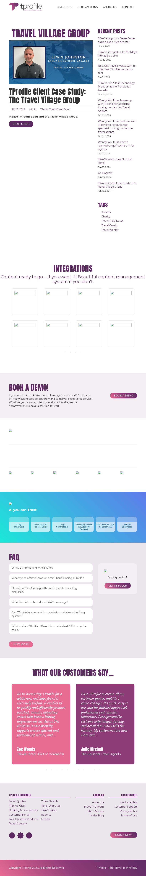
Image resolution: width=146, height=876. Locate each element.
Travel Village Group (59, 109)
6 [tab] (73, 769)
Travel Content (18, 823)
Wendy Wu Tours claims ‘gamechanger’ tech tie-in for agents (116, 145)
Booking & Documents (23, 810)
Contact (128, 7)
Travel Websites (50, 805)
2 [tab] (70, 352)
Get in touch (117, 585)
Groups (45, 819)
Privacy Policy (128, 811)
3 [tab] (75, 352)
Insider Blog (96, 815)
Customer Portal (19, 814)
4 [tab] (81, 352)
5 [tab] (67, 769)
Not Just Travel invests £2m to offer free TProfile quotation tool (117, 69)
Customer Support (125, 806)
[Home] (27, 7)
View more (21, 644)
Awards (106, 212)
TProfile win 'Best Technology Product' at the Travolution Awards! (116, 86)
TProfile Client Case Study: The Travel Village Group (47, 95)
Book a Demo (124, 395)
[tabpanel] (73, 318)
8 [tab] (83, 769)
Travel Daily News (112, 221)
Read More (21, 124)
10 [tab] (94, 769)
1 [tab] (65, 352)
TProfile (44, 109)
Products (64, 7)
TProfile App (48, 810)
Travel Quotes (17, 801)
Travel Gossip (109, 225)
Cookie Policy (128, 802)
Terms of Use (129, 815)
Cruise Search (49, 801)
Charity (105, 216)
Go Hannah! (105, 173)
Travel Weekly (110, 229)
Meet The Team (94, 806)
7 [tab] (78, 769)
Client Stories (95, 811)
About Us (110, 7)
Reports (46, 814)
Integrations (88, 7)
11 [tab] (99, 769)
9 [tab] (89, 769)
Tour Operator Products (23, 819)
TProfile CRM (17, 805)
